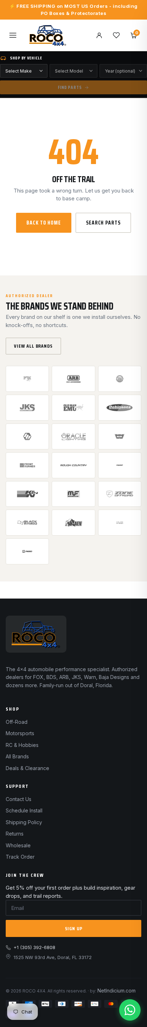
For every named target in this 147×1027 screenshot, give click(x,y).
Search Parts (103, 222)
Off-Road (16, 722)
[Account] (99, 35)
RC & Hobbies (22, 745)
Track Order (20, 857)
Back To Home (43, 222)
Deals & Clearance (27, 768)
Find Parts (70, 87)
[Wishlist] (116, 35)
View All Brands (33, 346)
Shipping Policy (24, 822)
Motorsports (20, 733)
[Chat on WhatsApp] (130, 1010)
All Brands (17, 756)
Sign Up (73, 928)
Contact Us (18, 799)
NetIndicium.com (116, 990)
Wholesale (18, 845)
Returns (15, 834)
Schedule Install (24, 810)
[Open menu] (13, 35)
